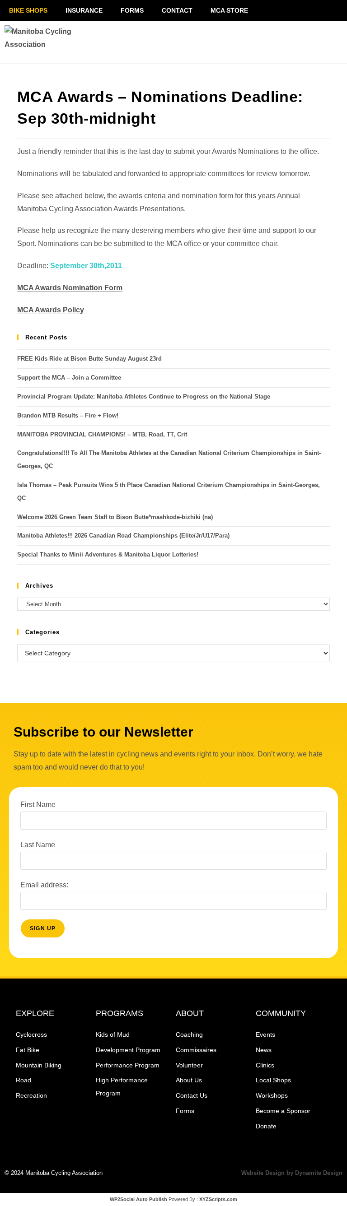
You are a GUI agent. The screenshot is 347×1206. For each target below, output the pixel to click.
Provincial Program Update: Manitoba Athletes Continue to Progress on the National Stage (143, 396)
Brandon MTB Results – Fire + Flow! (67, 415)
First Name (38, 804)
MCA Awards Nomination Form (69, 288)
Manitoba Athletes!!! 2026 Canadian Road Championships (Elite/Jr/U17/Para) (123, 535)
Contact (177, 10)
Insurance (84, 10)
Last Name (37, 845)
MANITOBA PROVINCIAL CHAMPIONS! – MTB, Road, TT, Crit (102, 434)
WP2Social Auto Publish (138, 1199)
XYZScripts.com (218, 1199)
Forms (132, 10)
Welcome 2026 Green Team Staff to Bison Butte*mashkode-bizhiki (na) (115, 517)
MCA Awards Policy (50, 310)
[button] (282, 42)
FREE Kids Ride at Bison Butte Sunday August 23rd (89, 358)
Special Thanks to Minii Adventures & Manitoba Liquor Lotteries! (107, 554)
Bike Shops (28, 10)
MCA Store (229, 10)
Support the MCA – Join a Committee (69, 377)
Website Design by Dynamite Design (291, 1172)
